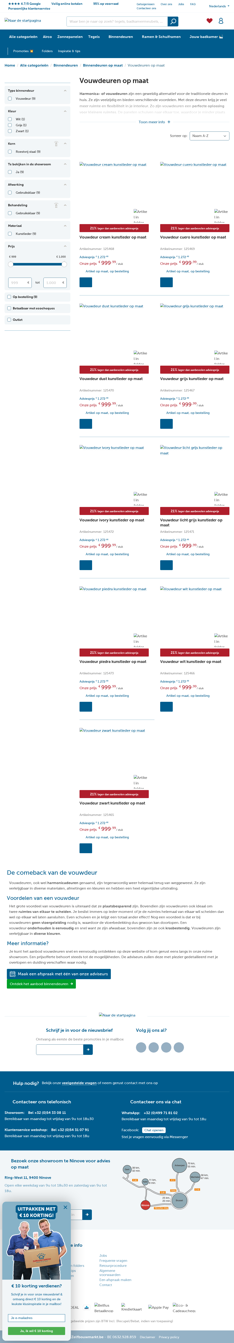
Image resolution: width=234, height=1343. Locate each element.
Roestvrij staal (28, 151)
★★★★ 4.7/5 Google (24, 3)
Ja (20, 172)
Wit (20, 119)
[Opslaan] (87, 1214)
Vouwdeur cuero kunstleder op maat (193, 237)
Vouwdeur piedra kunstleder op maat (113, 661)
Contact (105, 1285)
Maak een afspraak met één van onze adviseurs (63, 974)
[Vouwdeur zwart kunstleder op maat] (114, 730)
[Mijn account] (221, 20)
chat (176, 1101)
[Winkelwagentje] (228, 18)
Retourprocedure (113, 1266)
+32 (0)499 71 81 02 (161, 1113)
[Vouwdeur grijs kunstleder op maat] (194, 306)
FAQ (193, 4)
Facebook (154, 1047)
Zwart (22, 131)
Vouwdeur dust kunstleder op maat (111, 379)
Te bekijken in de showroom (29, 164)
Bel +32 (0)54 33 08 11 (47, 1113)
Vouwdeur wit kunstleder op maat (190, 661)
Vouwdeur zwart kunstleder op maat (112, 803)
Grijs (21, 125)
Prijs (11, 246)
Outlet (17, 320)
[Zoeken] (173, 21)
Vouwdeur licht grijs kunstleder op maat (191, 522)
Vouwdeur (25, 98)
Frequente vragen (113, 1261)
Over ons (166, 4)
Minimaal (28, 282)
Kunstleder (26, 234)
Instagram (166, 1047)
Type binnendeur (21, 90)
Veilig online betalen (66, 3)
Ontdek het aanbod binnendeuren (39, 984)
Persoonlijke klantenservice (29, 8)
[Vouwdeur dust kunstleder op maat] (114, 306)
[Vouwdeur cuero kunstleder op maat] (194, 164)
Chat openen (153, 1130)
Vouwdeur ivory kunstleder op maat (112, 520)
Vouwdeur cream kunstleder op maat (113, 237)
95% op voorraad (106, 3)
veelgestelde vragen (79, 1083)
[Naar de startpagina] (23, 20)
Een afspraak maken (115, 1280)
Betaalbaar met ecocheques (34, 308)
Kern (11, 143)
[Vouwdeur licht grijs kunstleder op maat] (194, 450)
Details (86, 282)
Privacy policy (169, 1337)
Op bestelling (25, 297)
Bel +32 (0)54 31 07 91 (70, 1130)
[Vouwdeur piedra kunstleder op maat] (114, 589)
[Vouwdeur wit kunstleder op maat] (194, 589)
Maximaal (63, 282)
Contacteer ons (146, 8)
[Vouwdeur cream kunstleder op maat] (114, 164)
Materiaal (15, 226)
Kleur (12, 111)
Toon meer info (152, 122)
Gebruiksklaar (28, 192)
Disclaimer (147, 1337)
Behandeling (17, 205)
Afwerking (16, 184)
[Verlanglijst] (209, 20)
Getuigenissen (145, 4)
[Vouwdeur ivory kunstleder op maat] (114, 447)
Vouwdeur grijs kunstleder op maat (191, 379)
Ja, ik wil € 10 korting (36, 1331)
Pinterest (179, 1047)
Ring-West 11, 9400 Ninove (28, 1177)
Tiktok (141, 1047)
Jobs (181, 4)
